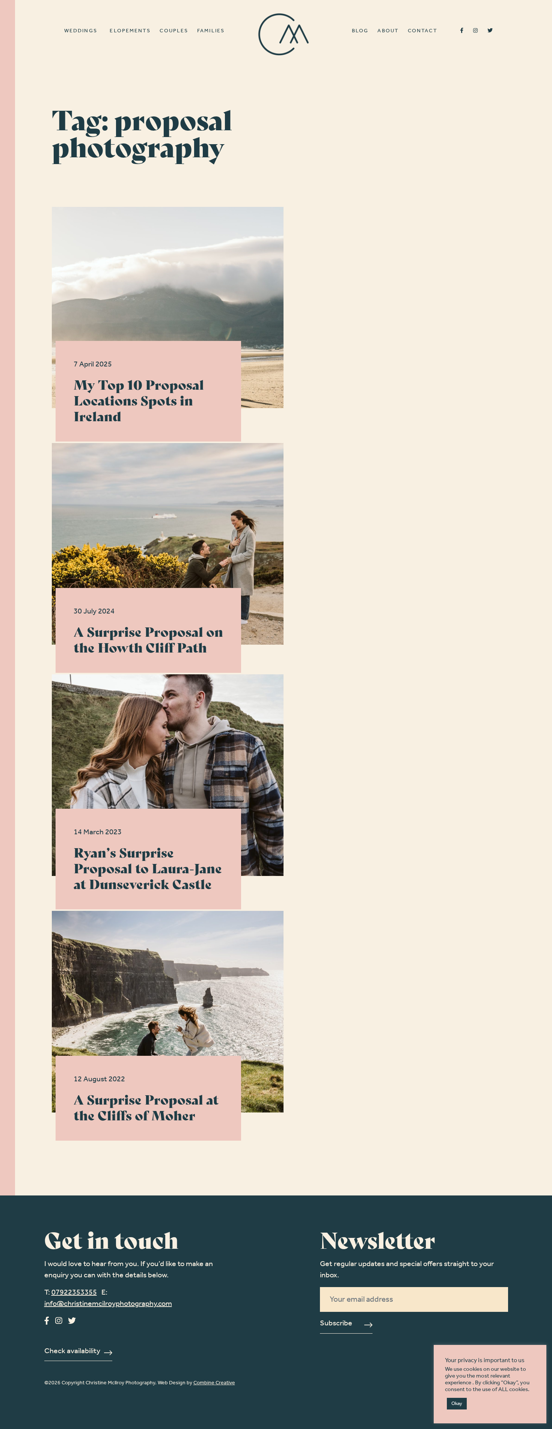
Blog (360, 31)
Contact (422, 31)
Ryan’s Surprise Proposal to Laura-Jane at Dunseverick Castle (148, 867)
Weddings (80, 31)
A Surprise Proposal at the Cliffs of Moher (146, 1106)
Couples (174, 31)
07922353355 (74, 1293)
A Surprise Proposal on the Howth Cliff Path (148, 638)
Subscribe (336, 1324)
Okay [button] (456, 1403)
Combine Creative (214, 1383)
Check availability (72, 1352)
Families (211, 31)
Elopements (130, 31)
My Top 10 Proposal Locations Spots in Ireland (139, 399)
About (388, 31)
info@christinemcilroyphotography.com (108, 1304)
